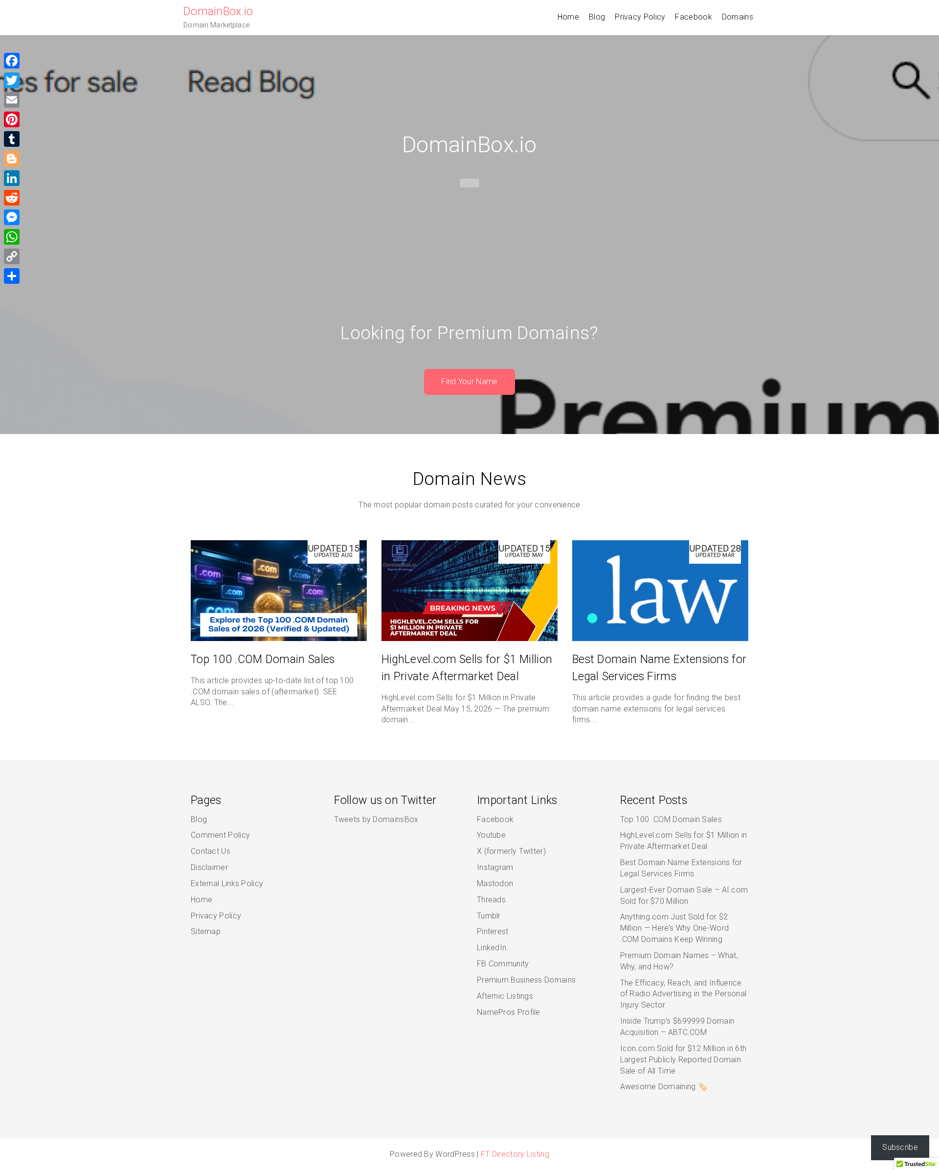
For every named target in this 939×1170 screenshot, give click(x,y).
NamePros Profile (508, 1012)
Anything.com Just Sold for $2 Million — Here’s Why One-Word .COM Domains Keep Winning (674, 928)
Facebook (693, 17)
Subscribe (900, 1147)
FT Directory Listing (515, 1154)
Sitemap (206, 931)
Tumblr (489, 915)
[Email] (12, 100)
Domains (737, 17)
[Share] (12, 276)
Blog (597, 17)
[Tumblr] (12, 139)
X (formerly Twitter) (511, 851)
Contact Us (210, 851)
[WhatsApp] (12, 237)
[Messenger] (12, 217)
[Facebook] (12, 60)
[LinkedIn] (12, 178)
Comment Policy (220, 835)
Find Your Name (469, 381)
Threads (491, 899)
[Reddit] (12, 197)
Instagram (495, 867)
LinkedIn (491, 947)
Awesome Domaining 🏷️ (664, 1086)
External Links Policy (227, 883)
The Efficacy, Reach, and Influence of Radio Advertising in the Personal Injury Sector (683, 994)
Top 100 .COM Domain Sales (263, 659)
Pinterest (493, 931)
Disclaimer (209, 867)
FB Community (503, 963)
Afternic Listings (505, 996)
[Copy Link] (12, 256)
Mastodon (495, 883)
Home (568, 17)
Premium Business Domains (526, 980)
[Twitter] (12, 80)
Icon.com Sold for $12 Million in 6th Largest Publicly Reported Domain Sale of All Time (683, 1060)
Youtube (491, 835)
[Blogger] (12, 158)
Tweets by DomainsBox (376, 819)
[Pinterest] (12, 119)
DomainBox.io (218, 11)
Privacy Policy (640, 17)
